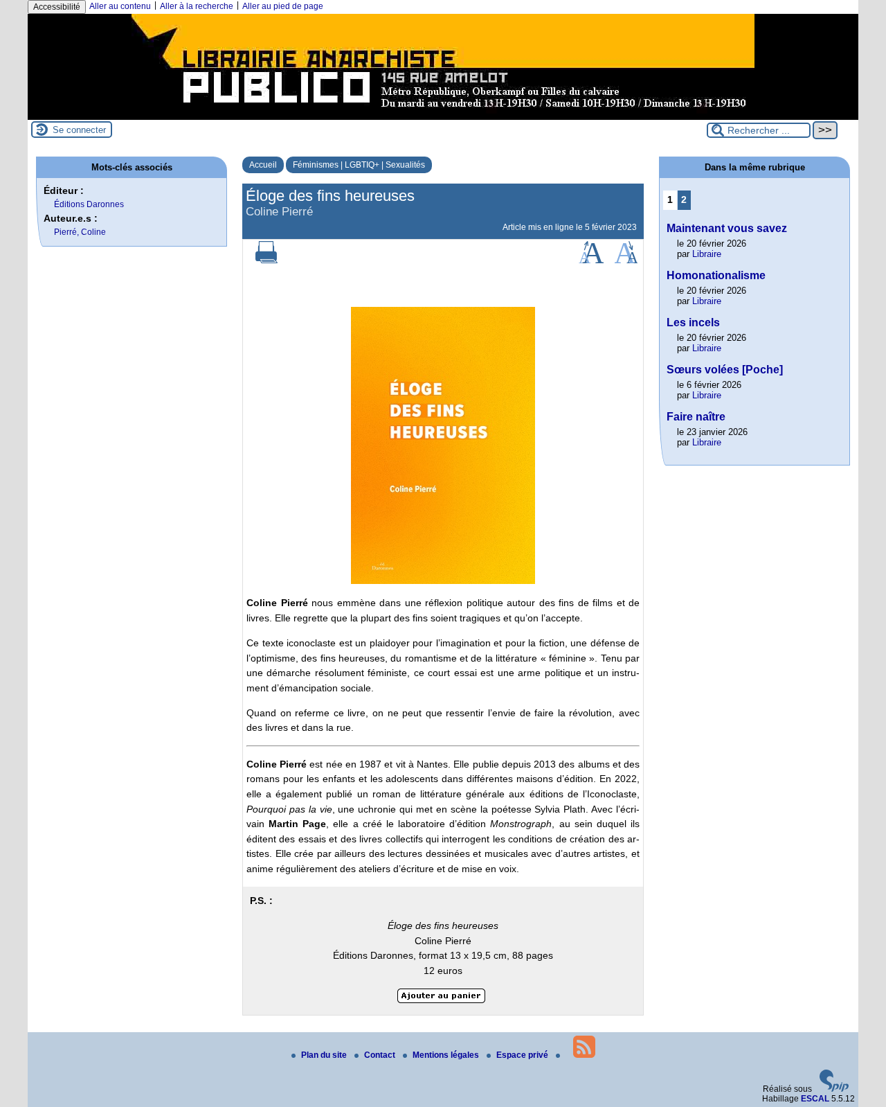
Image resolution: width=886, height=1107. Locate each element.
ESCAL (815, 1099)
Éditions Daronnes (89, 204)
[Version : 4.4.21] (834, 1089)
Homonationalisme (716, 275)
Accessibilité (56, 7)
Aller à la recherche (196, 6)
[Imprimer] (266, 260)
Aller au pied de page (282, 6)
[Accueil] (443, 115)
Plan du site (325, 1055)
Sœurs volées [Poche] (725, 369)
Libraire (706, 254)
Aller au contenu (120, 6)
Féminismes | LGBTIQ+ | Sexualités (359, 165)
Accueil (263, 165)
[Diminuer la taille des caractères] (626, 260)
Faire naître (696, 417)
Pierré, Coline (80, 232)
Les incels (693, 322)
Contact (380, 1055)
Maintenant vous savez (727, 228)
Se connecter (79, 130)
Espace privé (523, 1055)
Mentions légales (447, 1055)
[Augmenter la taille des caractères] (591, 260)
